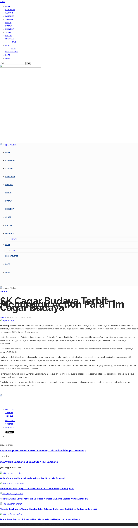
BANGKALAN (10, 10)
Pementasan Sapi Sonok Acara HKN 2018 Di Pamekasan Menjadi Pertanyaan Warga (40, 519)
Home (7, 6)
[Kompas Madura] (8, 145)
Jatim (13, 49)
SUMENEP (9, 19)
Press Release (11, 52)
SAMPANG (9, 13)
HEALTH (14, 42)
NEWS (7, 45)
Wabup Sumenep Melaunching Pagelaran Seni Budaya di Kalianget (32, 478)
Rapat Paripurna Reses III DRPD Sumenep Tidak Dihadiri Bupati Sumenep (43, 450)
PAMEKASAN (10, 16)
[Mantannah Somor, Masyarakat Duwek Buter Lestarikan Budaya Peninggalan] (12, 483)
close (2, 2)
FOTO (7, 55)
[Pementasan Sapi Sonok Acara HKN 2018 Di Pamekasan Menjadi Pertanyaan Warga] (11, 514)
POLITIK (8, 36)
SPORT (8, 32)
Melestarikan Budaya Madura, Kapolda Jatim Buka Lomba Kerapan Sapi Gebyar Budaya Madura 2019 (48, 509)
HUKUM (8, 23)
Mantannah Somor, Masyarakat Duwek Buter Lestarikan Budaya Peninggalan (37, 488)
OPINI (7, 58)
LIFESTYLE (9, 39)
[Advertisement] (31, 401)
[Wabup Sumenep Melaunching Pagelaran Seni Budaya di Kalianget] (11, 473)
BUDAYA (8, 26)
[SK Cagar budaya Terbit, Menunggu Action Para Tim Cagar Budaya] (7, 320)
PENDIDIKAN (10, 29)
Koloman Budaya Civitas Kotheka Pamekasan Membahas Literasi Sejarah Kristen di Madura (44, 499)
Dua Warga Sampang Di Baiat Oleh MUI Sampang (29, 461)
